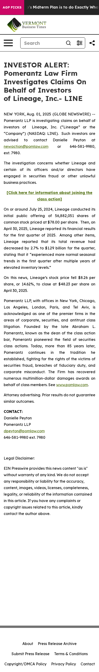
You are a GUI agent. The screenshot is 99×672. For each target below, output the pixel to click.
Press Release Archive (57, 643)
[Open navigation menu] (8, 43)
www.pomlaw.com (72, 384)
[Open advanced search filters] (79, 43)
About (27, 643)
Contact (88, 664)
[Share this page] (92, 43)
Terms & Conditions (71, 653)
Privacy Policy (63, 664)
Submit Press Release (31, 653)
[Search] (68, 43)
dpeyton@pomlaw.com (24, 431)
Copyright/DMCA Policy (25, 664)
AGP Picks (12, 7)
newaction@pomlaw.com (26, 146)
